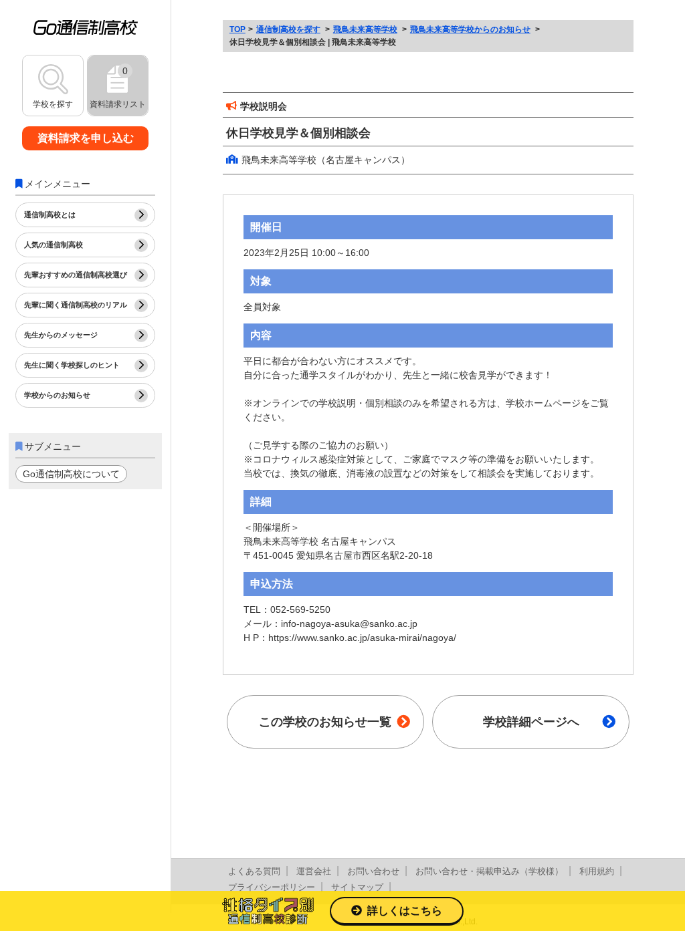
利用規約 (596, 871)
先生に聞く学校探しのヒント (72, 365)
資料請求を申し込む (85, 138)
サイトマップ (357, 887)
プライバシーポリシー (271, 887)
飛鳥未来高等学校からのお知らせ (470, 29)
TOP (237, 29)
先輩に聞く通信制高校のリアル (75, 305)
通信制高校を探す (288, 29)
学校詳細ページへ (531, 721)
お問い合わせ (373, 871)
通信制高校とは (50, 215)
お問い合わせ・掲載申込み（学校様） (489, 871)
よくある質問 (254, 871)
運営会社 (313, 871)
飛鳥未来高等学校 (365, 29)
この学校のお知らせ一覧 (325, 721)
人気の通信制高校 (53, 245)
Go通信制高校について (71, 474)
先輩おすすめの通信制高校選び (75, 275)
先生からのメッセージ (61, 335)
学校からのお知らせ (57, 395)
